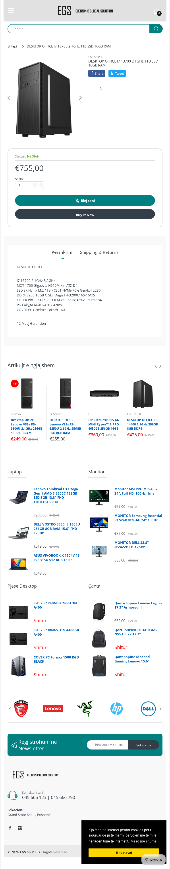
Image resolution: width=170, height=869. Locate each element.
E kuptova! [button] (124, 852)
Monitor (96, 472)
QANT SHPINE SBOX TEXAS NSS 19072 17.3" (135, 632)
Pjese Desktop (22, 586)
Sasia (19, 179)
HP (90, 414)
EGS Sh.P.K (95, 57)
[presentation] (156, 366)
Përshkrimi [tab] (62, 252)
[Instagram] (20, 828)
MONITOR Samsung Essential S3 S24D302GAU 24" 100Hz (138, 518)
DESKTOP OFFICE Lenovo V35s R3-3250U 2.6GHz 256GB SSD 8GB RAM (65, 426)
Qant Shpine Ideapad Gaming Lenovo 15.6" (132, 659)
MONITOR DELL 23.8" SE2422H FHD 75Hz (131, 545)
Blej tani (88, 200)
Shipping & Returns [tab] (99, 252)
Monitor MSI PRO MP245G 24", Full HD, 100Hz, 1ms (135, 491)
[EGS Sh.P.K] (85, 10)
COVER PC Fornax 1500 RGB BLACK (56, 659)
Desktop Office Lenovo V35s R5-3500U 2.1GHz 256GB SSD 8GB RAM (26, 426)
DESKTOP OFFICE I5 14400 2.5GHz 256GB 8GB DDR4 (142, 424)
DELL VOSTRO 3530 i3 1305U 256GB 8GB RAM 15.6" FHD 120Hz (57, 528)
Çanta (94, 586)
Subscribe (143, 745)
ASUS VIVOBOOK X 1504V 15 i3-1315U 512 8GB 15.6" (57, 557)
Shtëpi (12, 46)
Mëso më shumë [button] (143, 841)
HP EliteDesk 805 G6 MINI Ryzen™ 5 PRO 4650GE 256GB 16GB (103, 424)
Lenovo (16, 414)
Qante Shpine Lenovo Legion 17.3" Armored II (138, 605)
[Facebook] (10, 828)
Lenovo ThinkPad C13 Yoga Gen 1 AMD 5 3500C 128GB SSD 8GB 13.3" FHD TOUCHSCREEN (56, 495)
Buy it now (85, 215)
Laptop (15, 472)
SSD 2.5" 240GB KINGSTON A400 (55, 605)
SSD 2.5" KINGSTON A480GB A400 (56, 632)
